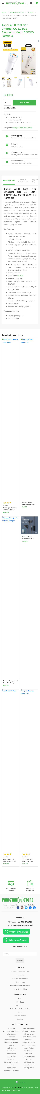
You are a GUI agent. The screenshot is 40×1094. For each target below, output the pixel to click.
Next (36, 82)
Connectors (11, 1056)
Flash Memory (11, 1068)
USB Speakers (29, 1062)
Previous (4, 82)
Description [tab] (9, 180)
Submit (20, 961)
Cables (11, 1045)
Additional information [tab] (23, 180)
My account (20, 1005)
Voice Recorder (28, 1065)
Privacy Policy (20, 982)
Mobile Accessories (17, 12)
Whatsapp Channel (18, 940)
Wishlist (20, 1019)
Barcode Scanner (11, 1040)
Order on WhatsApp (18, 931)
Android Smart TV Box (11, 1031)
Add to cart (24, 102)
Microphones (29, 1034)
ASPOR (20, 276)
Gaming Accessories (11, 1070)
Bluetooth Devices (11, 1042)
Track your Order (20, 1016)
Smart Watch (29, 1048)
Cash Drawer (11, 1048)
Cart (20, 998)
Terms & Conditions (20, 989)
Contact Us (20, 975)
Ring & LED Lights (29, 1042)
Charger (30, 12)
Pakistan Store (16, 1087)
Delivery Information (20, 979)
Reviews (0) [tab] (36, 180)
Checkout (20, 1002)
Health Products (29, 1028)
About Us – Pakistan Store (20, 972)
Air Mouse (11, 1028)
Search (26, 3)
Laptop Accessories (29, 1031)
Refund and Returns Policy (20, 986)
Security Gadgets (28, 1045)
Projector (28, 1040)
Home (4, 12)
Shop (20, 1012)
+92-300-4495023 (24, 922)
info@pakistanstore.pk (23, 925)
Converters (11, 1059)
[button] (38, 41)
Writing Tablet (29, 1068)
